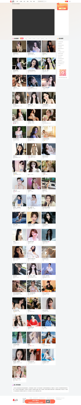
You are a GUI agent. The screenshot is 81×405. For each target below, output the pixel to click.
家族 (34, 1)
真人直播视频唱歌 (60, 41)
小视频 (21, 1)
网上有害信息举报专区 (59, 399)
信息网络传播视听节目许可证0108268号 (35, 399)
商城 (27, 1)
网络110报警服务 (32, 400)
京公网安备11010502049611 (50, 399)
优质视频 (59, 50)
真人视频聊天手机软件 (61, 51)
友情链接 (24, 399)
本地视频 (59, 65)
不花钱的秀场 (60, 43)
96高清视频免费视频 (61, 45)
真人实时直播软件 (60, 55)
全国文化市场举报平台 (42, 400)
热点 (14, 3)
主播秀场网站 (60, 56)
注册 (69, 1)
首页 (17, 1)
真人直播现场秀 (60, 60)
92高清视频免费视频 (61, 58)
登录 (66, 1)
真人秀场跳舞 (60, 46)
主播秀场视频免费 (60, 53)
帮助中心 (24, 402)
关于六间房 (24, 398)
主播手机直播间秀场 (61, 48)
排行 (24, 1)
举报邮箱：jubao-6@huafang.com (51, 400)
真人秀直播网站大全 (61, 63)
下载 (31, 1)
